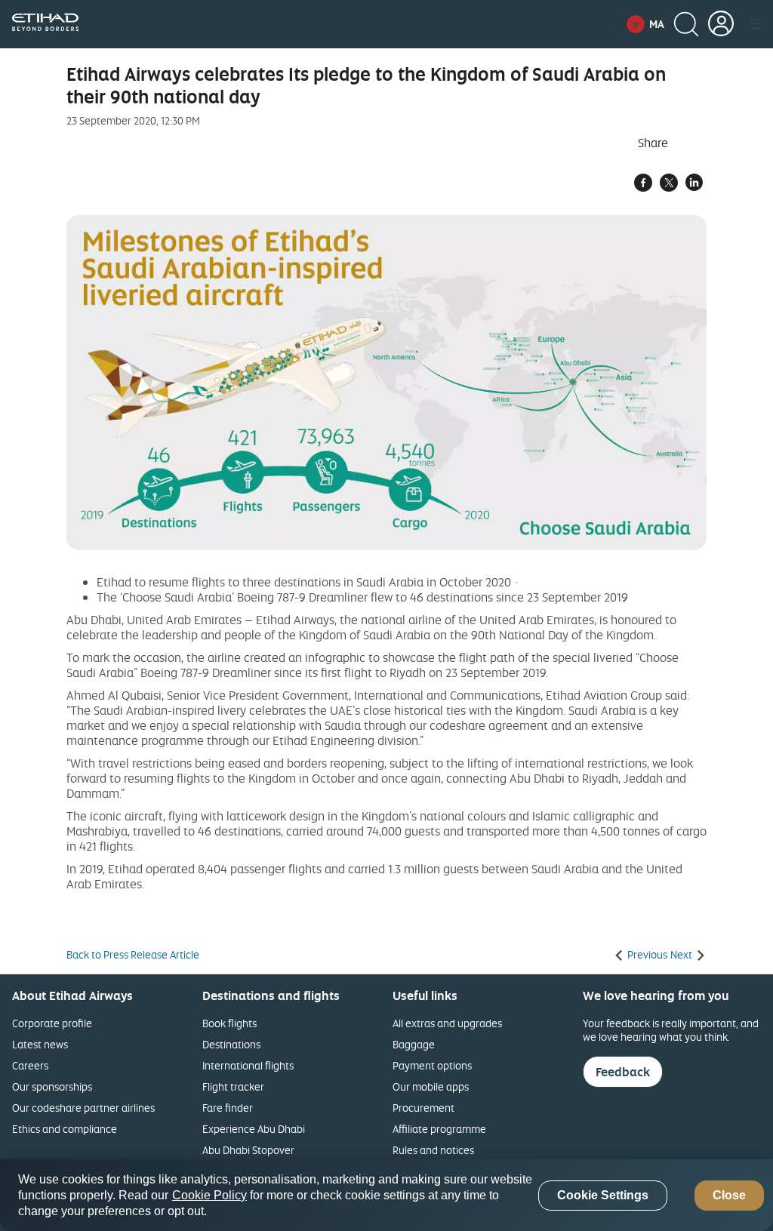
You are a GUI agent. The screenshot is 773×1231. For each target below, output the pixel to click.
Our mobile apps (431, 1086)
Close (729, 1195)
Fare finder (227, 1107)
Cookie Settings (602, 1195)
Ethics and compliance (64, 1129)
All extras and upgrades (447, 1023)
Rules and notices (433, 1150)
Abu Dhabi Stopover (248, 1150)
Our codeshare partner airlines (83, 1107)
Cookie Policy (209, 1195)
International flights (248, 1065)
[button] (645, 24)
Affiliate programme (439, 1129)
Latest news (40, 1044)
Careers (30, 1065)
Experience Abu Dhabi (253, 1129)
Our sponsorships (52, 1086)
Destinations (231, 1044)
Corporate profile (52, 1023)
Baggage (414, 1044)
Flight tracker (233, 1086)
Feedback (623, 1071)
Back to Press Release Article (132, 955)
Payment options (432, 1065)
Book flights (229, 1023)
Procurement (423, 1107)
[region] (386, 1195)
